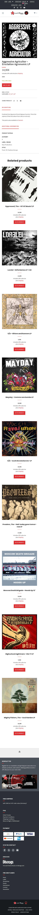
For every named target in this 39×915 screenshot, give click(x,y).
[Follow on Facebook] (14, 8)
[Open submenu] (12, 1)
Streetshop (6, 881)
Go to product (19, 222)
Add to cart (6, 85)
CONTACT (32, 1)
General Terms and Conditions (16, 910)
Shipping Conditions (8, 819)
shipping (20, 73)
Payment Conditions (8, 817)
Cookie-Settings (24, 912)
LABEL (9, 1)
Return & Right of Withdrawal (11, 821)
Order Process (7, 815)
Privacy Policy (15, 912)
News (4, 877)
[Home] (19, 13)
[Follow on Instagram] (20, 8)
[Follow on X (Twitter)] (17, 8)
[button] (34, 25)
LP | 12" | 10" (12, 94)
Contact (5, 887)
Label (4, 879)
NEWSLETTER (14, 5)
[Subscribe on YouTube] (24, 8)
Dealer (5, 883)
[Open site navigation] (5, 13)
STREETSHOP (18, 1)
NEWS (6, 1)
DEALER (24, 1)
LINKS (19, 5)
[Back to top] (19, 753)
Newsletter (6, 889)
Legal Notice (28, 910)
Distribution (6, 885)
